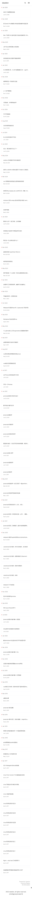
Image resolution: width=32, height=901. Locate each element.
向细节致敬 (6, 210)
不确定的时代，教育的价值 (10, 296)
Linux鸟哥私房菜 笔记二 (9, 841)
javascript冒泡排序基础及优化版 (11, 493)
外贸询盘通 (27, 889)
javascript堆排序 (7, 472)
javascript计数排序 (8, 424)
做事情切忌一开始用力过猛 (10, 81)
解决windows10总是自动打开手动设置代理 (14, 640)
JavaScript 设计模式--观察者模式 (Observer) (15, 556)
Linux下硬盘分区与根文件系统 (11, 784)
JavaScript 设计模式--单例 (10, 575)
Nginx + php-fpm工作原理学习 (11, 860)
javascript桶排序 (7, 415)
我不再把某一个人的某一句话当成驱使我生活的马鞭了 (16, 273)
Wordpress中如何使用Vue (10, 319)
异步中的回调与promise (9, 596)
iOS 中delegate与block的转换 (11, 765)
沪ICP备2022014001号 (16, 894)
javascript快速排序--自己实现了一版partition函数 (16, 483)
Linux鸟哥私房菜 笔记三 (9, 832)
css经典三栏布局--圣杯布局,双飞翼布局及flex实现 (16, 686)
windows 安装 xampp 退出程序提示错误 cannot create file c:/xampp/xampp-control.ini (16, 200)
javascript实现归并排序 (9, 434)
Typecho (28, 881)
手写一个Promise (7, 384)
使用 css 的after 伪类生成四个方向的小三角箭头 (15, 169)
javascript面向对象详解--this (11, 652)
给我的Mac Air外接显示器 (10, 754)
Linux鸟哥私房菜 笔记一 (9, 851)
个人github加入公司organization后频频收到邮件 (15, 330)
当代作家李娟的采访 (8, 125)
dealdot (5, 3)
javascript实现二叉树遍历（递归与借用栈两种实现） (16, 525)
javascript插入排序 (8, 453)
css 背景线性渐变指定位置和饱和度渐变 (13, 181)
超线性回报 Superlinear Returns (11, 252)
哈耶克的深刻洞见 (8, 261)
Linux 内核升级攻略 (8, 794)
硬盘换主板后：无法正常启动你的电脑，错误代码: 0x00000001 (16, 443)
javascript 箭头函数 (8, 707)
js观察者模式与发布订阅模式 (10, 342)
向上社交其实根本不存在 (9, 137)
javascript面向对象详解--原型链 (11, 619)
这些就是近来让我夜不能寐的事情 (12, 58)
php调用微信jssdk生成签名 (10, 742)
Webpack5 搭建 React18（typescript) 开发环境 (15, 307)
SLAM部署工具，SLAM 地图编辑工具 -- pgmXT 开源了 (16, 70)
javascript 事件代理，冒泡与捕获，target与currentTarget (16, 719)
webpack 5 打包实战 (8, 585)
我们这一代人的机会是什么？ (10, 240)
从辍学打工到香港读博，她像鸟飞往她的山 (14, 284)
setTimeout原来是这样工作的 (11, 375)
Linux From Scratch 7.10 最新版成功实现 (14, 775)
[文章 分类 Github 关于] (29, 3)
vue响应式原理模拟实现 (9, 363)
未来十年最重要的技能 (9, 12)
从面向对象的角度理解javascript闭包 (12, 663)
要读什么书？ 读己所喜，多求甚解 (12, 221)
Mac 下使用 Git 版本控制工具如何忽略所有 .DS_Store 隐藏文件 (16, 35)
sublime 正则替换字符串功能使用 (12, 160)
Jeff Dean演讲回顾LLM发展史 (11, 47)
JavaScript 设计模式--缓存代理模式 (12, 566)
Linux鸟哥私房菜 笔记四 (9, 822)
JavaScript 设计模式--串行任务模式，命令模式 (15, 547)
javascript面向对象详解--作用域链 (12, 675)
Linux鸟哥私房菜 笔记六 (9, 803)
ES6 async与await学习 (9, 608)
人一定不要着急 (7, 91)
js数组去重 (6, 698)
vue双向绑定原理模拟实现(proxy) (12, 354)
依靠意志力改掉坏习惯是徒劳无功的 (12, 231)
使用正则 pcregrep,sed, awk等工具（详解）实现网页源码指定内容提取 (16, 191)
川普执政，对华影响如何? (10, 102)
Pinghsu (28, 883)
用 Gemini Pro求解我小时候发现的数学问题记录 (15, 23)
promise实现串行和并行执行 (10, 396)
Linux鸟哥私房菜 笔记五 (9, 813)
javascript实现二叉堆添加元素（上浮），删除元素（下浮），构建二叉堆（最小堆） (16, 514)
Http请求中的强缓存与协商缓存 (11, 629)
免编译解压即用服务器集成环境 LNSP (13, 870)
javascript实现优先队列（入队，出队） (13, 504)
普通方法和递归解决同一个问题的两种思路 (14, 731)
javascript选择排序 (8, 462)
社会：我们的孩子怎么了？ (10, 148)
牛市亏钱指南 (6, 114)
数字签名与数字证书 (8, 405)
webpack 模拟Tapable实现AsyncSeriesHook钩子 (16, 537)
